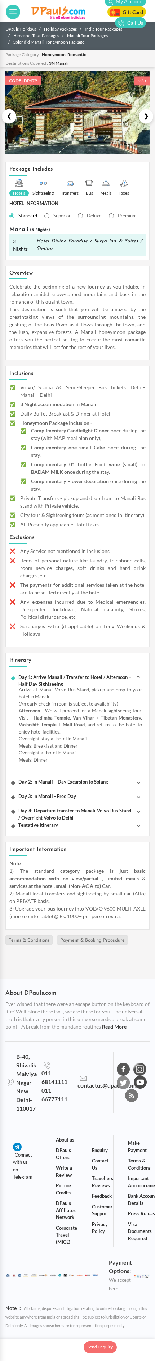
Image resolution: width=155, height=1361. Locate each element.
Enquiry (100, 1150)
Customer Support (102, 1210)
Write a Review (64, 1171)
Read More (114, 1027)
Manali (29, 229)
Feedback (102, 1196)
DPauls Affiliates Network (66, 1210)
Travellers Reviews (102, 1181)
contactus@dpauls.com (107, 1085)
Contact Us (100, 1164)
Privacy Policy (100, 1227)
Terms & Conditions (29, 940)
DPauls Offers (63, 1153)
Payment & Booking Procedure (92, 940)
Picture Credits (63, 1189)
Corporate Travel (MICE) (66, 1235)
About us (65, 1140)
